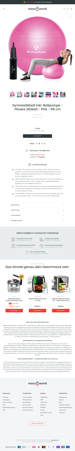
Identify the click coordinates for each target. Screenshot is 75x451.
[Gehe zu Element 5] (41, 94)
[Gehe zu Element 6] (48, 94)
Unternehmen (6, 399)
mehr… (42, 415)
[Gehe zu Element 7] (55, 94)
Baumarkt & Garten (28, 407)
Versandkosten (63, 397)
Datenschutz (62, 410)
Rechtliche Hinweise (64, 405)
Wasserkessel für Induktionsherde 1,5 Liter (14, 300)
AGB (60, 402)
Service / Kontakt (7, 402)
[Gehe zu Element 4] (34, 94)
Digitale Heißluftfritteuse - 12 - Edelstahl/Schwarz (61, 300)
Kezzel (14, 296)
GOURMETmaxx (37, 296)
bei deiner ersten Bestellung (39, 2)
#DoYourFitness (37, 114)
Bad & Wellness (27, 402)
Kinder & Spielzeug (28, 410)
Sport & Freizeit (27, 405)
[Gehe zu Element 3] (27, 94)
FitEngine (42, 405)
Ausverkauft (37, 136)
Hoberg (42, 410)
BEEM (42, 399)
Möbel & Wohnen (27, 399)
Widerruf (61, 399)
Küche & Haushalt (27, 397)
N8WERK (42, 407)
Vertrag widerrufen (37, 423)
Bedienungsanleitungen (9, 407)
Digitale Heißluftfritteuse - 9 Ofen (37, 300)
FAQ (4, 405)
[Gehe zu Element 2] (19, 94)
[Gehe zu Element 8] (63, 94)
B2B (4, 410)
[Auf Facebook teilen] (36, 144)
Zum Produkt (14, 310)
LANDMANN (43, 397)
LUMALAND (43, 402)
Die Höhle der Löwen (45, 412)
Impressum (62, 412)
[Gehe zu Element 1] (12, 94)
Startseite (5, 397)
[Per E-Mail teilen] (44, 144)
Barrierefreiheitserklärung (65, 407)
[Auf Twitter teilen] (39, 144)
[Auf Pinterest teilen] (42, 144)
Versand (43, 130)
